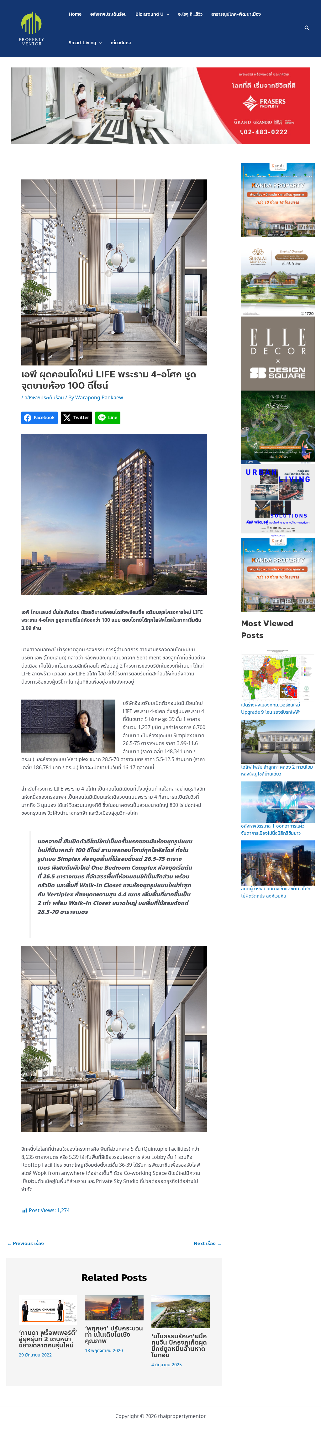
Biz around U (149, 14)
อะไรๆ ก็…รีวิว (190, 14)
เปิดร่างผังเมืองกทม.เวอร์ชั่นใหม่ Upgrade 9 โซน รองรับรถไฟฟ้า (271, 709)
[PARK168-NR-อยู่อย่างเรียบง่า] (278, 426)
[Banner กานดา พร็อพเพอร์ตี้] (278, 199)
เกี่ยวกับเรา (121, 43)
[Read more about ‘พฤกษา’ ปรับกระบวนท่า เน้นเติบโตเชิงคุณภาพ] (114, 1307)
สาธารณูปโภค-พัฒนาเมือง (236, 14)
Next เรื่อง (208, 1243)
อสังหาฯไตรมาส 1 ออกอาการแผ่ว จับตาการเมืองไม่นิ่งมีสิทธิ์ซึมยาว (272, 830)
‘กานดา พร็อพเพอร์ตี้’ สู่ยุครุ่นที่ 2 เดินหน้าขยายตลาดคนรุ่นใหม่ (48, 1339)
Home (75, 14)
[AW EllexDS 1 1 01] (278, 352)
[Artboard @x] (278, 500)
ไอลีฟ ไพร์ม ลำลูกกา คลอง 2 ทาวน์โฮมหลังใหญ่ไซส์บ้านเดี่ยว (277, 771)
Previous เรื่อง (25, 1243)
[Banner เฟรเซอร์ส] (160, 105)
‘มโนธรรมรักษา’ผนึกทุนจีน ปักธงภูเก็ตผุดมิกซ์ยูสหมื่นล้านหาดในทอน (179, 1345)
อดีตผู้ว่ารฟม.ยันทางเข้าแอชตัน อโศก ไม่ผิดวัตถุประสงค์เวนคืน (275, 893)
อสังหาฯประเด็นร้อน (108, 14)
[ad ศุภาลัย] (278, 279)
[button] (166, 14)
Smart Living (82, 43)
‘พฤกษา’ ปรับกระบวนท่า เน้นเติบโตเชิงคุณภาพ (114, 1335)
